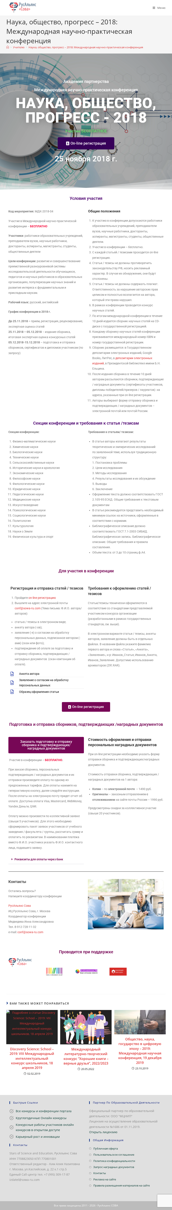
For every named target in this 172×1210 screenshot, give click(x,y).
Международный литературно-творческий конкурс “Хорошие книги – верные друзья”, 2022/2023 (86, 1056)
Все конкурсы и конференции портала (44, 1111)
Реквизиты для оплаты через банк (38, 859)
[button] (46, 859)
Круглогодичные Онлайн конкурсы (41, 1118)
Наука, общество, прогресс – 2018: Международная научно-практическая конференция (86, 47)
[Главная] (7, 47)
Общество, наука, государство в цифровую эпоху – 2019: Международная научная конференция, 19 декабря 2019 (140, 1051)
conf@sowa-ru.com (27, 608)
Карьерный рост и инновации (38, 1137)
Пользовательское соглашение (113, 1154)
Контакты (99, 1173)
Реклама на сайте (104, 1179)
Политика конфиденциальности (114, 1161)
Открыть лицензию (103, 1132)
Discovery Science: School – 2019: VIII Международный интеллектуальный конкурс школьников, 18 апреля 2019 (32, 1058)
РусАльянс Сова (19, 905)
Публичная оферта (105, 1148)
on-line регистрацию (42, 597)
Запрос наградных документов (113, 1167)
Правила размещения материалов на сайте (121, 1185)
